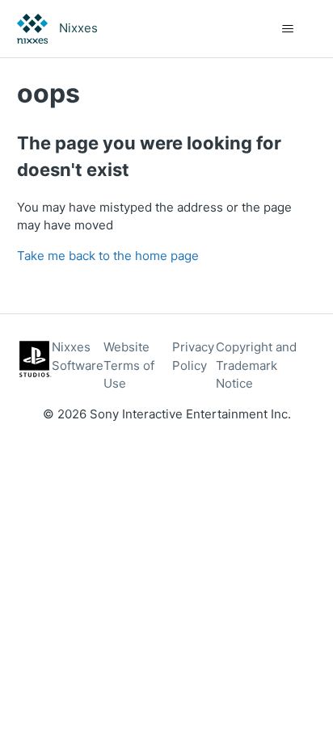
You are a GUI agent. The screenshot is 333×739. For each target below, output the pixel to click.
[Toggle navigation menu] (287, 29)
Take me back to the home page (108, 255)
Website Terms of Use (128, 365)
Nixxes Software (77, 356)
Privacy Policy (193, 356)
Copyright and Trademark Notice (256, 365)
